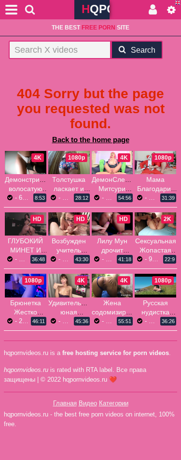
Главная (65, 403)
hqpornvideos (96, 8)
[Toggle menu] (11, 9)
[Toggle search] (30, 9)
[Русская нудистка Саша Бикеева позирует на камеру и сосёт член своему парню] (155, 285)
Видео (88, 403)
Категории (113, 403)
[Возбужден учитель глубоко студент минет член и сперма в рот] (69, 224)
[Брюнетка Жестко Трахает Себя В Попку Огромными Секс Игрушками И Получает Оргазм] (25, 285)
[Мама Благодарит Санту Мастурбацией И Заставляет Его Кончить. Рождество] (155, 162)
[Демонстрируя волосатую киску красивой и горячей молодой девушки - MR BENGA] (25, 162)
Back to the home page (90, 139)
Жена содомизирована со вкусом (118, 312)
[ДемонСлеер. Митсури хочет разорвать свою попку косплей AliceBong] (112, 162)
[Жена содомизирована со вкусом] (112, 285)
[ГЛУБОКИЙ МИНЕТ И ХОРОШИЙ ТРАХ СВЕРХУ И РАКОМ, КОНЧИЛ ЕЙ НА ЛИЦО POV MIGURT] (25, 224)
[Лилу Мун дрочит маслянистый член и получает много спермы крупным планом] (112, 224)
